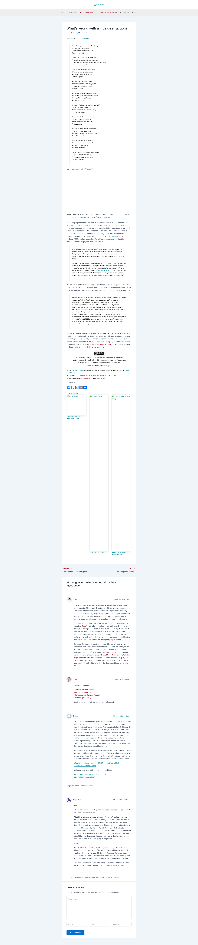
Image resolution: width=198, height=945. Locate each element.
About (61, 12)
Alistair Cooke (79, 370)
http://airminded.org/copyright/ (99, 365)
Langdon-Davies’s (104, 270)
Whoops (77, 685)
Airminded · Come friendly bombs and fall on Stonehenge (97, 877)
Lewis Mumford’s (113, 236)
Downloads (124, 12)
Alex (75, 600)
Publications (72, 12)
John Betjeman (82, 38)
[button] (160, 12)
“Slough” (70, 38)
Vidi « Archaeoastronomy (84, 786)
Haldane (105, 309)
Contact (135, 12)
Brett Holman (78, 800)
